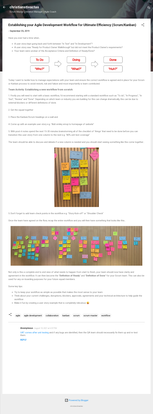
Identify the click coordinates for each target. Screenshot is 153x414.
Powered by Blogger (78, 400)
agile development (33, 315)
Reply (23, 340)
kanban (65, 315)
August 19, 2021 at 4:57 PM (45, 328)
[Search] (149, 8)
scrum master (90, 315)
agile (18, 315)
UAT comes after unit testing (34, 332)
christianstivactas (24, 7)
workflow (105, 315)
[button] (143, 25)
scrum (76, 315)
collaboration (52, 315)
